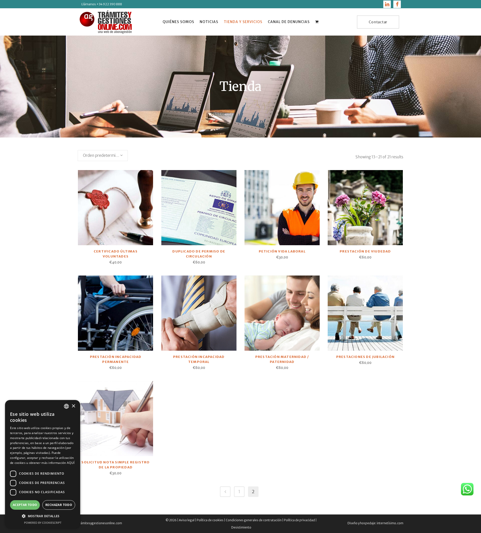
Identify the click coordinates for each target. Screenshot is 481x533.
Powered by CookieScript (42, 522)
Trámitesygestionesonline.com (100, 523)
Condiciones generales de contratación (254, 520)
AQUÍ (70, 463)
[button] (42, 516)
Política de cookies (210, 520)
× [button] (73, 406)
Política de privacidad (299, 520)
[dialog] (42, 464)
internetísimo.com (389, 523)
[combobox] (103, 155)
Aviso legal (186, 520)
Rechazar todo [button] (58, 505)
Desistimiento (241, 527)
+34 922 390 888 (109, 4)
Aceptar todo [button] (25, 505)
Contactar (378, 22)
